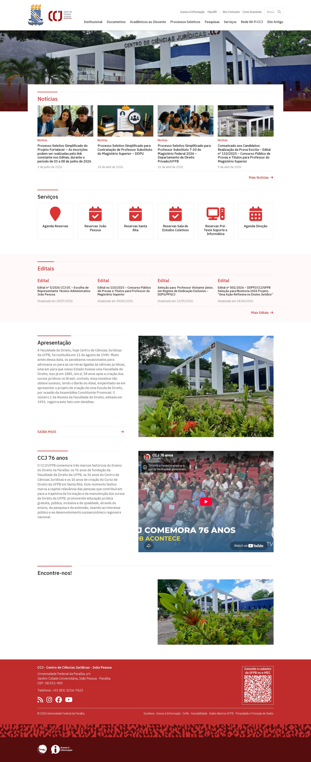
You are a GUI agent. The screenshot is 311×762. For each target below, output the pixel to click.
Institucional (93, 22)
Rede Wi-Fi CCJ (252, 22)
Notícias (47, 98)
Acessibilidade (199, 713)
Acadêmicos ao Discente (148, 22)
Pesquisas (212, 22)
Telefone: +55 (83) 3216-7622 (60, 690)
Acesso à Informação (192, 12)
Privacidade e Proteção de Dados (254, 713)
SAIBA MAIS (46, 432)
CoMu (185, 713)
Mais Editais (260, 313)
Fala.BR (212, 12)
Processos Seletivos (185, 22)
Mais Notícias (259, 178)
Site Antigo (275, 22)
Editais (45, 268)
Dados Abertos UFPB (221, 713)
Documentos (116, 22)
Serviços (230, 22)
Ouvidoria (149, 713)
